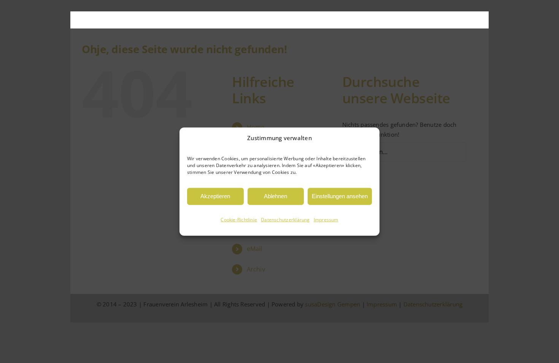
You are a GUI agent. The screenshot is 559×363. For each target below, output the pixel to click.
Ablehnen (275, 196)
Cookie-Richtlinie (239, 219)
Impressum (326, 219)
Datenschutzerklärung (285, 219)
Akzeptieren (215, 196)
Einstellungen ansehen (340, 196)
